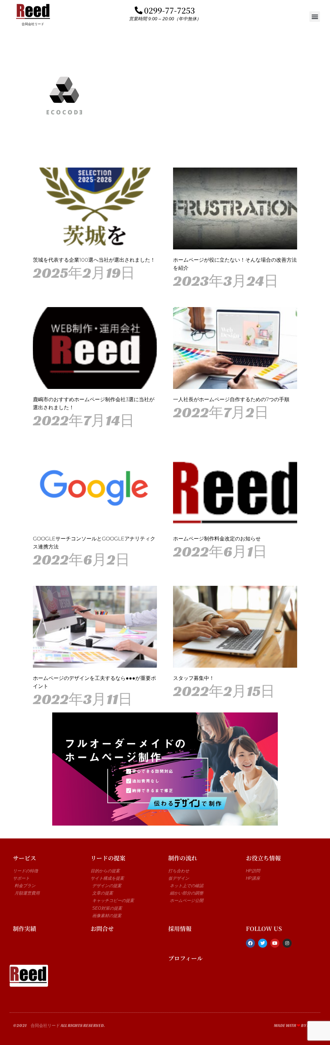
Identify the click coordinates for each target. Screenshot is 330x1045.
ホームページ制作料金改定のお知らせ (217, 539)
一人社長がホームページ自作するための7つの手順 (231, 399)
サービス (24, 858)
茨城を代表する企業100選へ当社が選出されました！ (94, 260)
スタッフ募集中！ (193, 678)
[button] (314, 16)
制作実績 (24, 928)
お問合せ (102, 928)
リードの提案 (108, 858)
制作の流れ (182, 858)
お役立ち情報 (263, 858)
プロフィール (185, 958)
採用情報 (179, 928)
